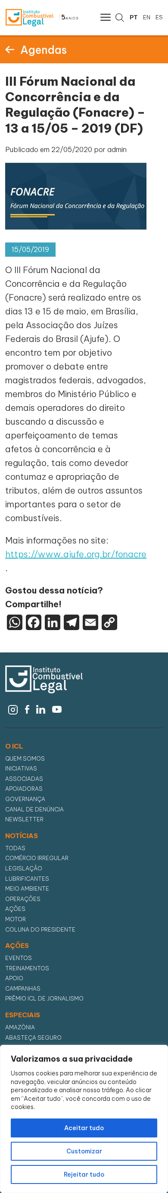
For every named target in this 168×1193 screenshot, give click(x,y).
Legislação (23, 868)
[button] (104, 17)
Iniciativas (21, 768)
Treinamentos (27, 968)
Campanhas (22, 988)
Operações (22, 899)
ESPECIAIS (22, 1015)
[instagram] (12, 708)
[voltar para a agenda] (9, 49)
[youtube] (57, 708)
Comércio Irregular (36, 858)
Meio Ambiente (27, 888)
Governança (25, 799)
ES (159, 17)
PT (134, 17)
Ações (15, 909)
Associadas (24, 779)
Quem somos (25, 758)
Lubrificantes (27, 879)
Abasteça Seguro (33, 1038)
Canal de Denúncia (34, 809)
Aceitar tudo (84, 1128)
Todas (15, 848)
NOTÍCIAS (21, 836)
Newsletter (24, 819)
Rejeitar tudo (84, 1174)
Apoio (14, 978)
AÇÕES (17, 946)
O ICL (14, 746)
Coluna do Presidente (40, 929)
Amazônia (20, 1027)
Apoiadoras (24, 789)
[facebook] (27, 708)
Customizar (84, 1151)
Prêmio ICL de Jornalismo (44, 998)
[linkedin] (41, 708)
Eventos (18, 958)
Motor (15, 919)
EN (146, 17)
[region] (84, 1119)
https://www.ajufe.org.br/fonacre (75, 554)
